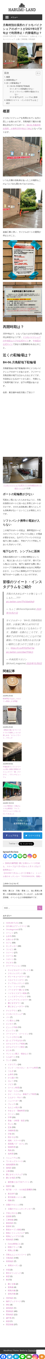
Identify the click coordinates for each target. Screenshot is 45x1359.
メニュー (14, 17)
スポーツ (10, 959)
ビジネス (10, 1023)
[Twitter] (10, 856)
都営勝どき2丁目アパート (19, 1182)
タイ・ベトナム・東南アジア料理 (22, 1094)
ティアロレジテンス (16, 983)
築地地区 (10, 1308)
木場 (8, 1269)
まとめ (9, 1050)
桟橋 (10, 1200)
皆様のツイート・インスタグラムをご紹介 (22, 101)
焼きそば (11, 1137)
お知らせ (33, 36)
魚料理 (11, 1153)
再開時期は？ (12, 80)
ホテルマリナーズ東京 (15, 1047)
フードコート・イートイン (17, 1033)
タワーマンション (13, 965)
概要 (8, 77)
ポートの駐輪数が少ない (24, 89)
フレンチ (11, 1104)
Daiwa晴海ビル (14, 1243)
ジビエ (11, 1084)
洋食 (10, 1133)
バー (8, 1017)
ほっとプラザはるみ (14, 1040)
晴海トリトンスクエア (15, 1233)
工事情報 (23, 39)
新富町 (9, 1226)
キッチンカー (11, 946)
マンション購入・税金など (17, 1053)
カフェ (9, 942)
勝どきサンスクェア (14, 1174)
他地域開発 (10, 1164)
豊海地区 (10, 1314)
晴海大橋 (11, 1290)
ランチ (9, 1060)
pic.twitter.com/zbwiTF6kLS (19, 652)
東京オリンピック (13, 1273)
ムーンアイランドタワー (18, 999)
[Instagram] (30, 856)
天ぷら (11, 1124)
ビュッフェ (10, 1030)
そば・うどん (13, 1091)
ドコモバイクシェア (14, 1014)
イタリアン (12, 1064)
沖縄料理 (11, 1130)
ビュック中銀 (11, 1027)
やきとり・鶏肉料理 (16, 1110)
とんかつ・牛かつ (15, 1097)
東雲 (8, 1276)
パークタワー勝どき (16, 990)
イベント (10, 933)
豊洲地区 (10, 1311)
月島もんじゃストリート (16, 1254)
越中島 (9, 1318)
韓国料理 (11, 1147)
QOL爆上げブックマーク (16, 926)
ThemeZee (32, 1350)
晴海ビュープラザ (13, 1236)
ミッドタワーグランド (17, 996)
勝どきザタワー (14, 1003)
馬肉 (10, 1150)
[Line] (20, 856)
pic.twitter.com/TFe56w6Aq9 (20, 601)
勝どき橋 (11, 1284)
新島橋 (11, 1287)
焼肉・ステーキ (14, 1140)
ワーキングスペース (14, 1161)
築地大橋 (11, 1293)
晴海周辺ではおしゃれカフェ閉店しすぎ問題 (12, 699)
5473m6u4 (23, 36)
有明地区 (10, 1261)
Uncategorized (12, 929)
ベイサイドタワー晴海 (17, 993)
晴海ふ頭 (11, 1250)
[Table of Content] (38, 73)
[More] (34, 856)
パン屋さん (10, 1020)
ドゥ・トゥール (14, 986)
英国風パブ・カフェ (16, 1143)
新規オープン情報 (13, 1229)
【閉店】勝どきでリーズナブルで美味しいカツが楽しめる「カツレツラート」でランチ (12, 734)
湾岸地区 (10, 1298)
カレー (11, 1081)
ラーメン (11, 1114)
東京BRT (11, 1193)
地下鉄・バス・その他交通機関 (19, 1189)
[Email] (25, 856)
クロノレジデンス (15, 973)
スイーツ (10, 952)
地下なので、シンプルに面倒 (26, 97)
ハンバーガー (13, 1101)
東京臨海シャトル (15, 1197)
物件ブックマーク (13, 1301)
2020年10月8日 (34, 663)
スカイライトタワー (16, 980)
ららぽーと (10, 1057)
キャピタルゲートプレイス (19, 970)
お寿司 (11, 1074)
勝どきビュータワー (16, 1006)
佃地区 (9, 1167)
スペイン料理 (13, 1087)
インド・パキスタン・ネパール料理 (23, 1067)
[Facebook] (5, 856)
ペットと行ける (12, 1037)
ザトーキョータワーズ (17, 976)
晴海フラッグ (13, 1247)
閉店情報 (10, 1324)
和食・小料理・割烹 (16, 1120)
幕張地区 (10, 1223)
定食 (10, 1127)
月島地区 (31, 39)
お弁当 (9, 936)
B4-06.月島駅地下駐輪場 (20, 86)
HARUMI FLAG (12, 923)
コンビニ (10, 949)
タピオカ (10, 962)
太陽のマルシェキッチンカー (20, 1208)
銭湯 (8, 1321)
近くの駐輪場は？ (13, 83)
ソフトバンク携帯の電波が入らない (27, 93)
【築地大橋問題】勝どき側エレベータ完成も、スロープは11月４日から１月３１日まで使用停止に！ (22, 866)
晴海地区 (10, 1239)
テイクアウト (11, 1010)
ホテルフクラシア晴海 (15, 1043)
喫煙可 (9, 1186)
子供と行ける (11, 1213)
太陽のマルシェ (12, 1204)
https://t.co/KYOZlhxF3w (22, 647)
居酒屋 (9, 1216)
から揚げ (11, 1077)
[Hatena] (15, 856)
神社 (8, 1304)
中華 (10, 1117)
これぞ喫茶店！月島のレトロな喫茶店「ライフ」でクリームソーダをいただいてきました (12, 810)
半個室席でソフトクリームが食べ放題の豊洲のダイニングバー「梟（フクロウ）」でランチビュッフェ (12, 772)
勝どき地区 (10, 1177)
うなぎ (11, 1071)
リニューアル (11, 1158)
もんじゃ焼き (13, 1107)
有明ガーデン (13, 1265)
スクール (10, 956)
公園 (18, 39)
